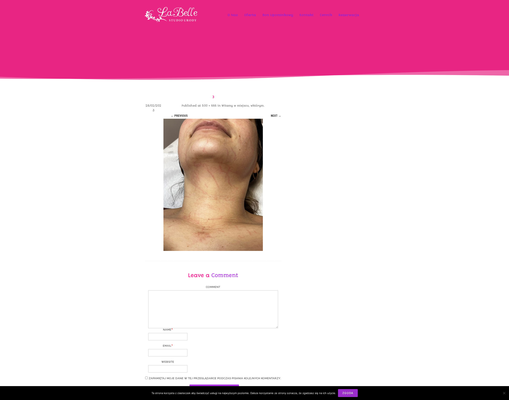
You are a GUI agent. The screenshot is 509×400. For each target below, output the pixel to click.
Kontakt (306, 15)
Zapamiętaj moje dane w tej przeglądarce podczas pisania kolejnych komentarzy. (215, 378)
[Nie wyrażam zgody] (504, 393)
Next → (276, 116)
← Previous (179, 116)
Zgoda (347, 393)
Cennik (326, 15)
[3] (213, 185)
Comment (213, 287)
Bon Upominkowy (277, 15)
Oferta (250, 15)
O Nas (232, 15)
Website (167, 361)
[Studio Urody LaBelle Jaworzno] (171, 28)
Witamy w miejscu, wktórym (242, 105)
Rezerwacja (348, 15)
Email (167, 345)
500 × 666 (209, 105)
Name (167, 329)
